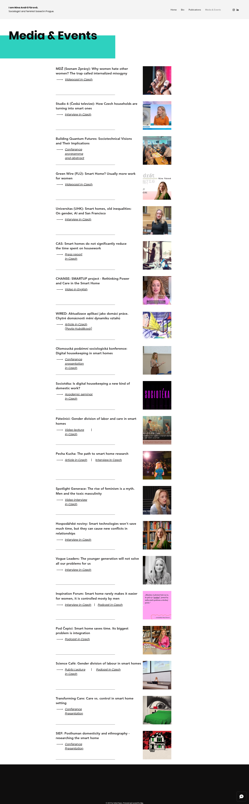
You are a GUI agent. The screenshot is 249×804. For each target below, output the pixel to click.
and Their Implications (72, 143)
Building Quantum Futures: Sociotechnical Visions (94, 139)
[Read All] (60, 79)
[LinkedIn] (237, 9)
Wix (141, 803)
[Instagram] (233, 9)
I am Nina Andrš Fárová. (23, 7)
